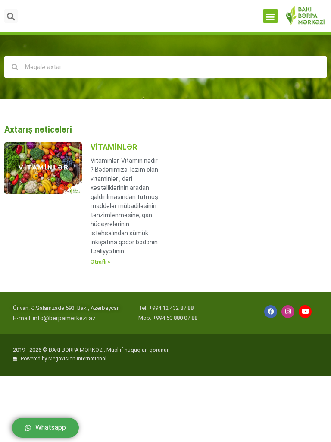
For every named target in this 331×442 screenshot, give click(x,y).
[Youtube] (305, 311)
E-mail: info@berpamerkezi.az (54, 318)
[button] (270, 16)
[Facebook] (270, 311)
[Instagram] (287, 311)
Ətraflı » (100, 262)
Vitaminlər (114, 147)
